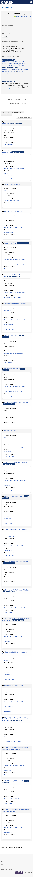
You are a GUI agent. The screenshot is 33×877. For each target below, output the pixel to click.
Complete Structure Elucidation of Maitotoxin (15, 303)
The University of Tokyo (9, 205)
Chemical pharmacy (7, 73)
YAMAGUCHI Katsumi (9, 536)
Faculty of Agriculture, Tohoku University (12, 297)
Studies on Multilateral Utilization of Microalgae (15, 529)
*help (29, 16)
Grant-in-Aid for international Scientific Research (14, 139)
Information (4, 856)
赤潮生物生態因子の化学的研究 (12, 368)
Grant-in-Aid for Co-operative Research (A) (13, 545)
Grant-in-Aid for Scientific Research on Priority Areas (15, 200)
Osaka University (7, 711)
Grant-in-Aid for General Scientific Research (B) (14, 259)
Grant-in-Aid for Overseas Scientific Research (14, 798)
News (2, 864)
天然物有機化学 (21, 65)
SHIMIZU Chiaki (7, 818)
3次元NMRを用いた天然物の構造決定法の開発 (15, 462)
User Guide (4, 858)
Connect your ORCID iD (22, 16)
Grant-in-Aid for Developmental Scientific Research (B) (16, 480)
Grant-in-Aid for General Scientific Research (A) (14, 765)
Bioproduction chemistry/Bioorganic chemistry (13, 61)
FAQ (2, 861)
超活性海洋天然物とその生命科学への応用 (14, 211)
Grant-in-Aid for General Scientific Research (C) (14, 514)
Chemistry (5, 63)
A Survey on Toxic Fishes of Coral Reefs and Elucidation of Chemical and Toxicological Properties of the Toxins (15, 719)
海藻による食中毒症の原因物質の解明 (13, 496)
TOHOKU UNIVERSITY (9, 144)
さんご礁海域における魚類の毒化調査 (13, 781)
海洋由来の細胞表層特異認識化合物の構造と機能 (16, 402)
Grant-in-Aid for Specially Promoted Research (14, 168)
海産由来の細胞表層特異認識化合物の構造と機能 (16, 561)
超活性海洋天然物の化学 (10, 430)
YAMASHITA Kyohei (8, 755)
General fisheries (18, 69)
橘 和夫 (5, 190)
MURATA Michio (7, 310)
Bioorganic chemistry (7, 69)
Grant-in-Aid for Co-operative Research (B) (13, 227)
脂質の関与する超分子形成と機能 (12, 184)
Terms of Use (4, 867)
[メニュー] (31, 2)
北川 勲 (5, 692)
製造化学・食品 (12, 65)
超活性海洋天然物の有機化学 (11, 335)
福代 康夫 (6, 660)
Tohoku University (8, 178)
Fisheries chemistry (13, 63)
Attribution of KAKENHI (6, 869)
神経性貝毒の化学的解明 (10, 243)
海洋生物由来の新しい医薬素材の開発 (13, 685)
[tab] (17, 100)
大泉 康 (5, 218)
